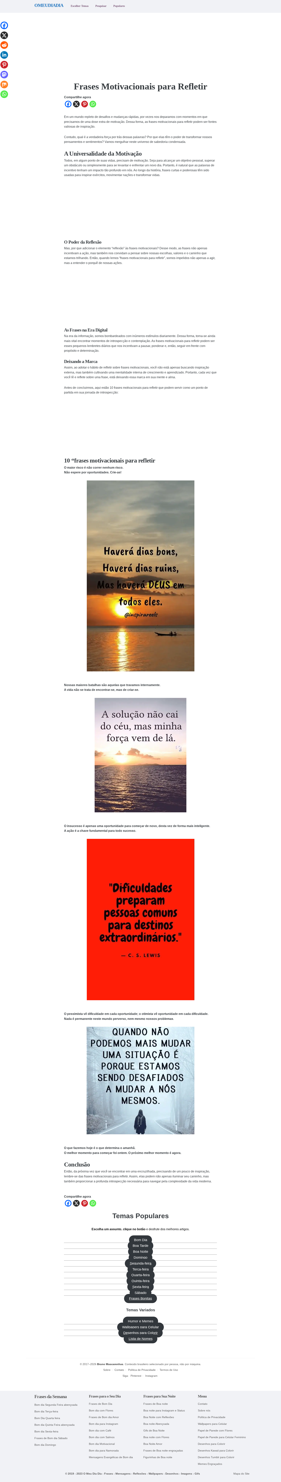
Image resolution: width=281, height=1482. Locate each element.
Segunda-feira (140, 1263)
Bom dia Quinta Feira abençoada (54, 1424)
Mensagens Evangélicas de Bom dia (111, 1457)
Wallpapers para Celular (140, 1327)
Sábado (140, 1293)
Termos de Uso (169, 1369)
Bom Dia (140, 1240)
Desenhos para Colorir (140, 1333)
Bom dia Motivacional (102, 1444)
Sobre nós (204, 1410)
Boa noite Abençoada (156, 1423)
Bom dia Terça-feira (46, 1411)
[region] (140, 44)
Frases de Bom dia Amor (104, 1417)
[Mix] (4, 87)
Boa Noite (140, 1252)
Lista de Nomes (141, 1339)
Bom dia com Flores (101, 1410)
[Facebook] (68, 104)
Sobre (106, 1369)
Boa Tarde (140, 1246)
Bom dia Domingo (45, 1444)
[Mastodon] (4, 77)
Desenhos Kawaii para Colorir (216, 1450)
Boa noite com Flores (156, 1437)
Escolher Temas (80, 5)
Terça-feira (140, 1269)
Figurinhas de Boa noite (157, 1457)
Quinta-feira (140, 1281)
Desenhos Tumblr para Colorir (216, 1457)
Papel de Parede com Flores (215, 1430)
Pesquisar (100, 5)
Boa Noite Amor (152, 1444)
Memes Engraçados (210, 1464)
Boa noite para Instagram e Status (164, 1410)
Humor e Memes (140, 1321)
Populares (119, 5)
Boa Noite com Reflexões (158, 1417)
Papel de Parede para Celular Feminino (222, 1437)
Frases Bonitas (140, 1298)
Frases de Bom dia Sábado (50, 1438)
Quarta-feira (140, 1275)
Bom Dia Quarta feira (47, 1418)
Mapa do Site (241, 1473)
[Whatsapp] (93, 104)
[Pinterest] (84, 104)
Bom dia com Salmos (102, 1437)
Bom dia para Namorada (104, 1450)
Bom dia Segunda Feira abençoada (55, 1404)
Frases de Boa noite (155, 1403)
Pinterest (136, 1375)
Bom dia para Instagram (103, 1423)
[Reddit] (4, 48)
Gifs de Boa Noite (154, 1430)
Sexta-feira (140, 1287)
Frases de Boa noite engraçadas (163, 1450)
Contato (119, 1369)
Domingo (140, 1257)
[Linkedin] (4, 58)
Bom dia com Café (100, 1430)
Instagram (151, 1375)
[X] (76, 104)
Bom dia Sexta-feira (46, 1431)
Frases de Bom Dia (100, 1403)
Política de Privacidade (142, 1369)
